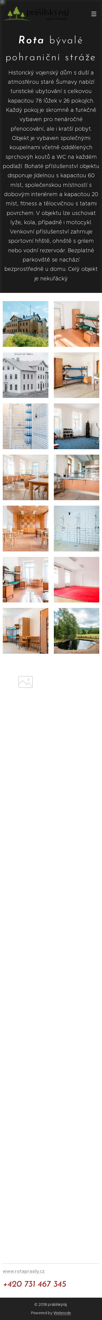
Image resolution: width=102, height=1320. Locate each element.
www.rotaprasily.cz (24, 1271)
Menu (93, 13)
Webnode (62, 1312)
